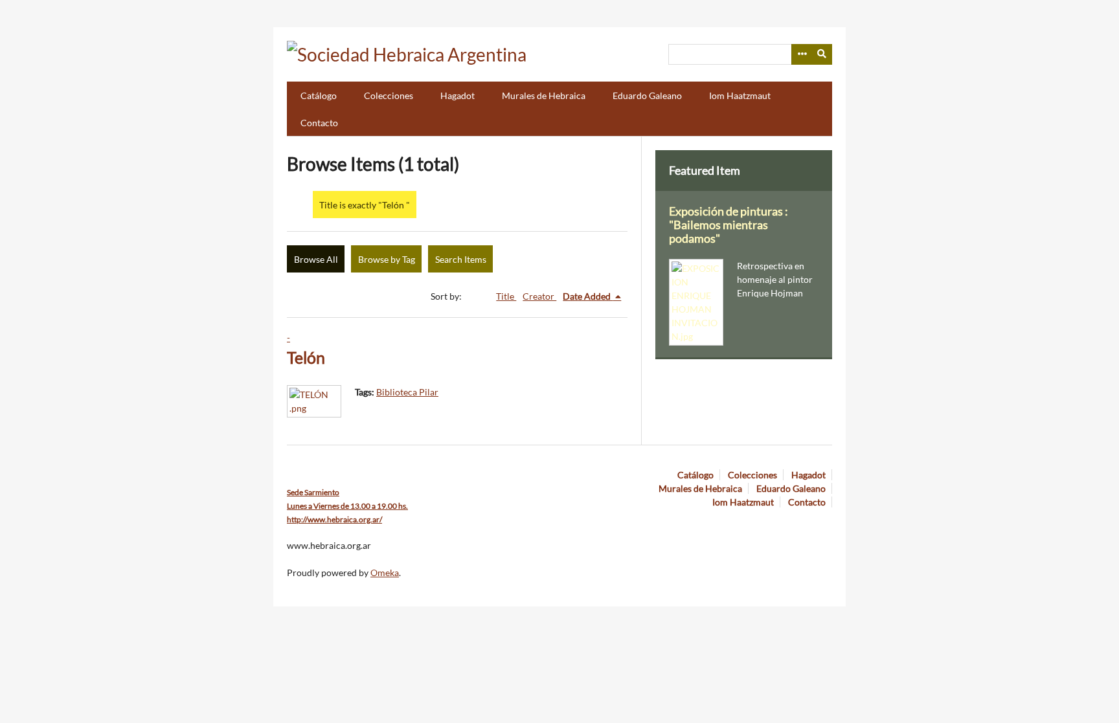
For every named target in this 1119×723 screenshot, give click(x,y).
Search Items (460, 259)
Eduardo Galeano (647, 95)
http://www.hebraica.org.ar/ (334, 519)
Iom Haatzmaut (740, 95)
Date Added (588, 296)
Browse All (316, 259)
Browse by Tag (386, 259)
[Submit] (822, 54)
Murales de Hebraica (543, 95)
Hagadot (457, 95)
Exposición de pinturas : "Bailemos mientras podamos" (728, 225)
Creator (539, 296)
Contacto (319, 122)
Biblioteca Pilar (407, 391)
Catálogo (318, 95)
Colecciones (388, 95)
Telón (306, 357)
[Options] (801, 54)
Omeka (384, 572)
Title (506, 296)
